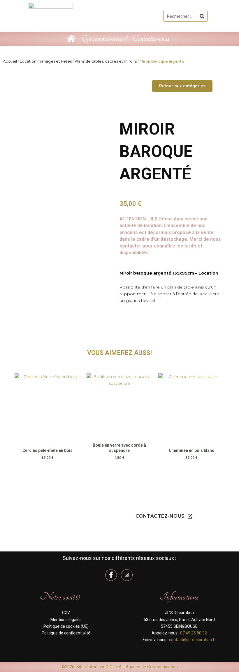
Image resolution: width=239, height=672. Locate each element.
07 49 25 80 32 (193, 633)
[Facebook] (111, 575)
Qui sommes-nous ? (104, 38)
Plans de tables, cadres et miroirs (106, 61)
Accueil (10, 61)
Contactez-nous (151, 38)
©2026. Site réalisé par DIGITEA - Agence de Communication (119, 666)
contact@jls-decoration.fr (192, 639)
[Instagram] (127, 575)
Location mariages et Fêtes (46, 61)
